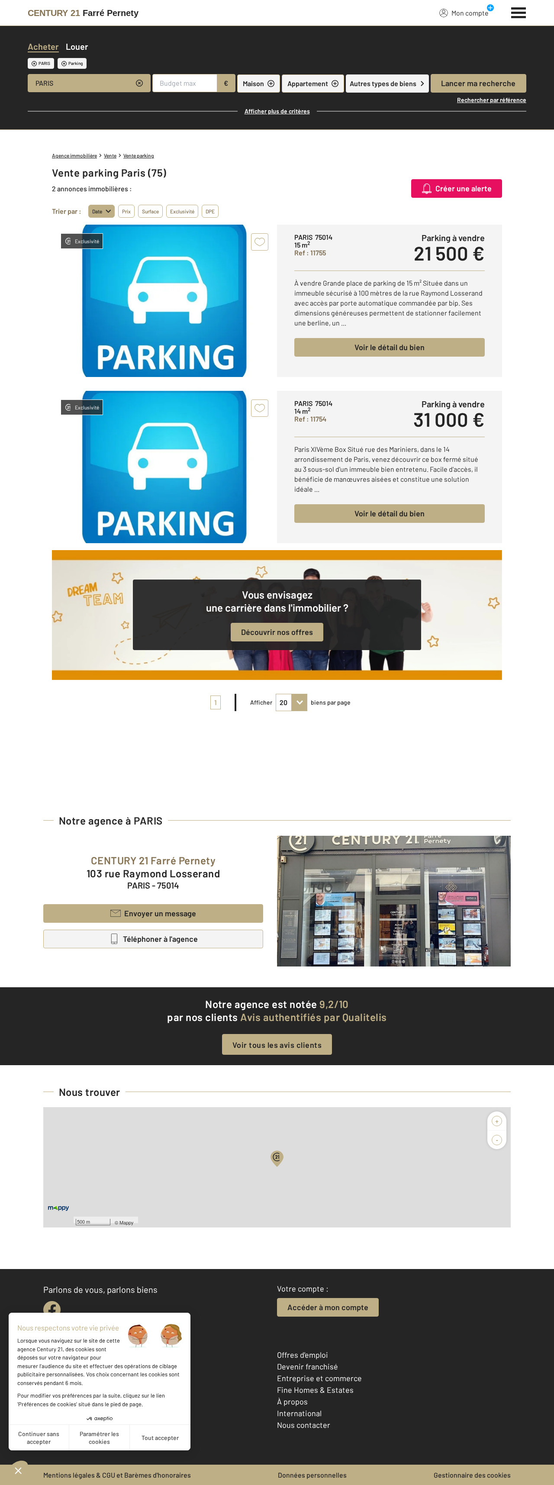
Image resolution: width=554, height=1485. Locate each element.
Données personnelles (312, 1475)
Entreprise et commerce (319, 1378)
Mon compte (470, 13)
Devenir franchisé (307, 1366)
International (299, 1413)
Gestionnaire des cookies (472, 1475)
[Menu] (518, 11)
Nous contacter (303, 1425)
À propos (292, 1401)
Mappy (126, 1222)
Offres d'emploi (302, 1354)
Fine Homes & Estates (315, 1390)
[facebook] (52, 1309)
